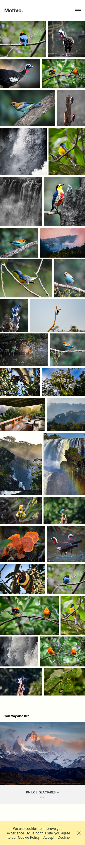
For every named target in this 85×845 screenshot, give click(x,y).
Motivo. (13, 10)
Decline (64, 837)
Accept (48, 837)
